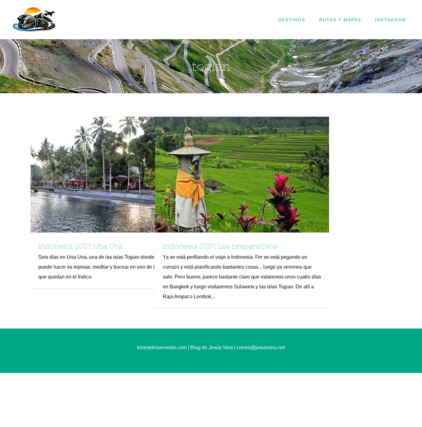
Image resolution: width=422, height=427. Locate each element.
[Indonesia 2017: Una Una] (118, 174)
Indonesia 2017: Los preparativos (231, 174)
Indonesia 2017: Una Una (107, 174)
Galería (128, 174)
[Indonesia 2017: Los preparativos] (242, 174)
